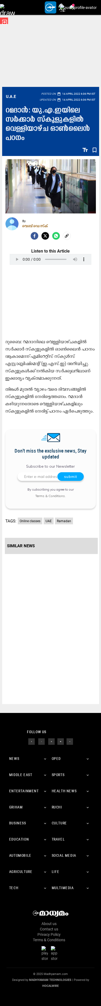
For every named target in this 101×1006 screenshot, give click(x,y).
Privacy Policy (49, 934)
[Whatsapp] (56, 236)
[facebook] (34, 236)
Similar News (21, 545)
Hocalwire (50, 986)
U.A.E (11, 96)
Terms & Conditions (50, 496)
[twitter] (41, 741)
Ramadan (64, 521)
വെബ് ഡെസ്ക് (35, 226)
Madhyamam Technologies (50, 980)
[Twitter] (45, 236)
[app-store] (55, 953)
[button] (7, 7)
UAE (49, 521)
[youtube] (60, 741)
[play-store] (45, 953)
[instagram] (51, 741)
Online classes (30, 521)
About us (49, 924)
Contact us (49, 929)
